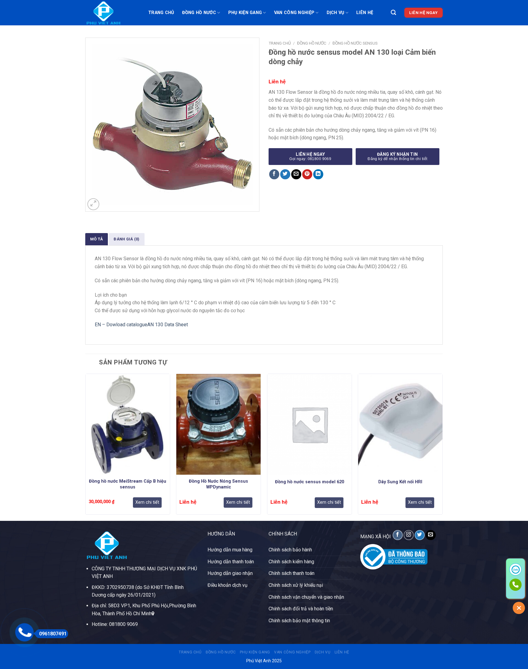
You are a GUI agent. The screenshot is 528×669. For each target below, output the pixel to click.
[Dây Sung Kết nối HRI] (400, 424)
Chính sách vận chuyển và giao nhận (306, 597)
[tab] (96, 239)
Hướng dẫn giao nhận (230, 573)
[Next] (442, 446)
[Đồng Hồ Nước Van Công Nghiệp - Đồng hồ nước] (112, 12)
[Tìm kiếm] (393, 12)
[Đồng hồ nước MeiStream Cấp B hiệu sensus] (128, 424)
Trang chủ (161, 12)
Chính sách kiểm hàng (291, 562)
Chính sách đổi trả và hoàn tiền (301, 609)
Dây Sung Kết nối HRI (400, 481)
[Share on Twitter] (285, 174)
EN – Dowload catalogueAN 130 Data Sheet (141, 324)
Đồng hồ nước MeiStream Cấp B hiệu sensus (127, 484)
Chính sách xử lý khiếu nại (296, 585)
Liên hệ (364, 12)
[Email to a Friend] (296, 174)
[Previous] (85, 446)
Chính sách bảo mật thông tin (299, 620)
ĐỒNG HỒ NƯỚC (199, 12)
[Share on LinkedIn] (318, 174)
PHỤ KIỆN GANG (245, 12)
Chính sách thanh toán (291, 573)
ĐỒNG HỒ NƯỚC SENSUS (355, 43)
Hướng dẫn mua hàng (229, 550)
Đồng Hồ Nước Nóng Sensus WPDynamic (218, 484)
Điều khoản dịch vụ (227, 585)
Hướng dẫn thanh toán (230, 562)
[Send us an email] (431, 535)
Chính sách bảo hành (290, 550)
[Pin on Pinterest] (307, 174)
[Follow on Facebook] (398, 535)
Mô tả (96, 239)
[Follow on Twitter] (420, 535)
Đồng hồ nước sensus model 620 (309, 481)
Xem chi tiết (147, 502)
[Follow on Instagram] (409, 535)
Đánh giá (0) (126, 239)
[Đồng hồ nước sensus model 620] (309, 424)
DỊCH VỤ (335, 12)
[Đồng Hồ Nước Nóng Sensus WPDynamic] (218, 424)
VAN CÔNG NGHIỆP (294, 12)
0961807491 (53, 634)
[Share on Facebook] (274, 174)
